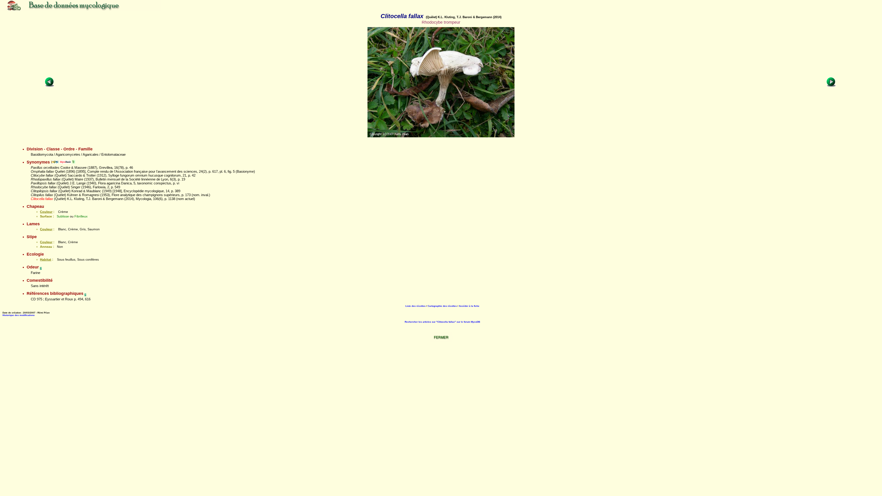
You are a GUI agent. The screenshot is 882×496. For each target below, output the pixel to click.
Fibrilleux (81, 216)
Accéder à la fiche (469, 306)
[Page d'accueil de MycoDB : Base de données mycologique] (80, 10)
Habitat (45, 259)
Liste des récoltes (415, 306)
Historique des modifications (19, 315)
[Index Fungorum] (73, 162)
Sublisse (63, 216)
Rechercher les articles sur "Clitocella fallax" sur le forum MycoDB (442, 322)
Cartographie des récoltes (442, 306)
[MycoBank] (65, 162)
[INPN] (54, 162)
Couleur (46, 212)
